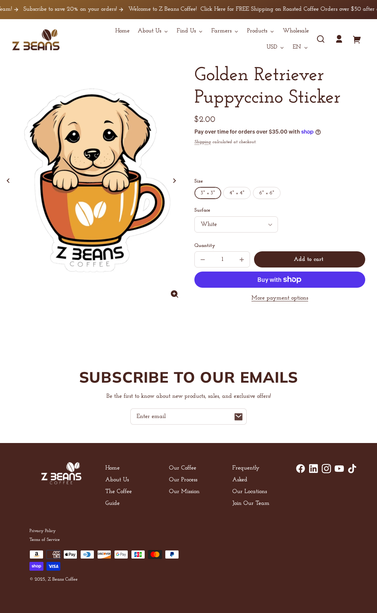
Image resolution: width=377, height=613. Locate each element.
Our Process (183, 480)
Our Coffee (182, 468)
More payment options (279, 298)
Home (112, 468)
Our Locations (249, 492)
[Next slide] (174, 181)
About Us (117, 480)
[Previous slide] (8, 181)
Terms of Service (44, 540)
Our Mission (184, 492)
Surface (202, 210)
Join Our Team (250, 503)
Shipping (202, 142)
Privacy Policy (42, 531)
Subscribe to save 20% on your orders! (60, 9)
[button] (321, 39)
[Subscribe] (238, 416)
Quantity (204, 245)
